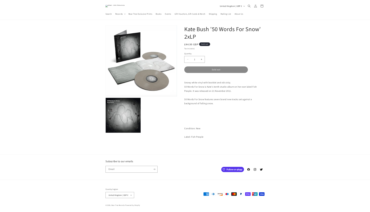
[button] (120, 14)
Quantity (188, 53)
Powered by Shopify (132, 205)
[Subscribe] (154, 169)
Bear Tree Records (118, 205)
